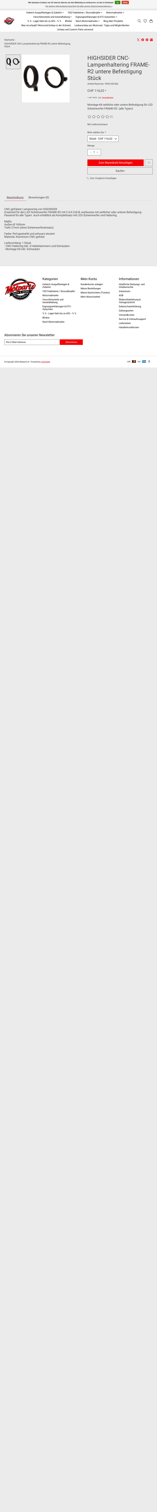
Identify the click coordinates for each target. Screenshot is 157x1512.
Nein (125, 3)
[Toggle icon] (139, 21)
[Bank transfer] (129, 361)
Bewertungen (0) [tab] (39, 197)
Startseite (9, 39)
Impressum (124, 291)
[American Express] (144, 361)
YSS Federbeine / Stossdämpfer (58, 291)
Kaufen (120, 170)
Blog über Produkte (113, 21)
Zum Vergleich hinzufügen (103, 178)
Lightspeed (45, 362)
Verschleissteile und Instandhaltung (52, 301)
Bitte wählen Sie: (96, 132)
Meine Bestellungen (91, 288)
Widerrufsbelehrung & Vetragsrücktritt (130, 301)
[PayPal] (149, 361)
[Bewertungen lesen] (98, 117)
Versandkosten (107, 98)
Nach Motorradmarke (53, 321)
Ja (118, 3)
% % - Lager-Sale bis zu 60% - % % (44, 21)
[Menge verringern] (91, 152)
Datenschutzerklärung (130, 306)
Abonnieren (71, 342)
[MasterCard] (134, 361)
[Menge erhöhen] (97, 152)
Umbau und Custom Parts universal (75, 29)
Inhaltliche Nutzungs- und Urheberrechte (132, 285)
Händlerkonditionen (129, 327)
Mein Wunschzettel (90, 296)
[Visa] (139, 361)
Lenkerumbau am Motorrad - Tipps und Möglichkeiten (102, 25)
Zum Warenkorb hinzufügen (115, 162)
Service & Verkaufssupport (132, 319)
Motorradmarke (50, 295)
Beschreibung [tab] (15, 197)
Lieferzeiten (125, 323)
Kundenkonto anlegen (92, 284)
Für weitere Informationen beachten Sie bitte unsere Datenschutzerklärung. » (78, 6)
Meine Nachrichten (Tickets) (95, 292)
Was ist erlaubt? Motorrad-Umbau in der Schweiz (46, 25)
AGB (121, 295)
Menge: (91, 145)
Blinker (68, 21)
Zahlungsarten (126, 310)
